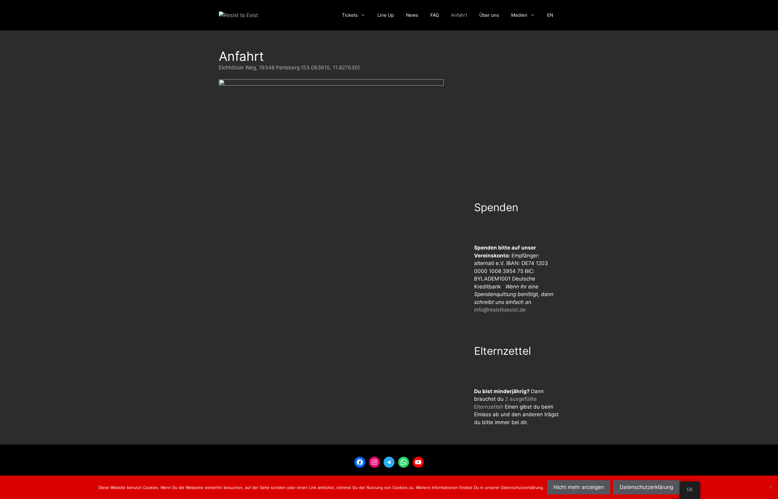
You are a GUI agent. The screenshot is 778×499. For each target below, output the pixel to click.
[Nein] (770, 487)
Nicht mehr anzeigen (578, 487)
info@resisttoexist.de (500, 310)
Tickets (350, 15)
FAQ (434, 15)
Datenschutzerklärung (646, 487)
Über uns (489, 15)
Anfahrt (459, 15)
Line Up (385, 15)
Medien (519, 15)
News (412, 15)
